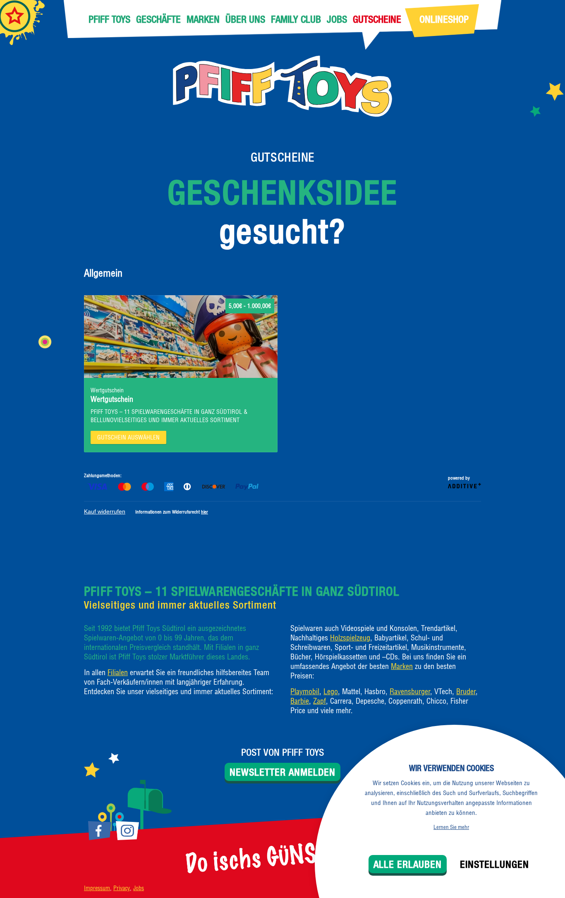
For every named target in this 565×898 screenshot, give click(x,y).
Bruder (466, 691)
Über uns (245, 19)
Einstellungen (494, 864)
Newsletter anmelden (282, 772)
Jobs (337, 19)
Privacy (121, 888)
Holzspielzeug (350, 637)
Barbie (299, 701)
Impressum (97, 888)
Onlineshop (444, 19)
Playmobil (304, 691)
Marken (203, 19)
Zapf (319, 701)
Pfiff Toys (109, 19)
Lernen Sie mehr (451, 827)
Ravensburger (410, 691)
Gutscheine (377, 19)
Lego (330, 691)
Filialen (118, 672)
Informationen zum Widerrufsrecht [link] (171, 512)
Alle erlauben (407, 864)
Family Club (296, 19)
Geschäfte (158, 19)
